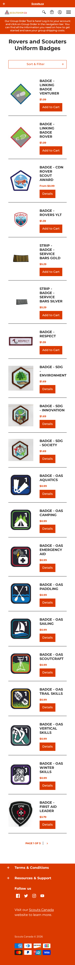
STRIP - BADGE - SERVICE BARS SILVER (51, 295)
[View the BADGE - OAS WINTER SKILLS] (20, 774)
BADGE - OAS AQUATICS (51, 478)
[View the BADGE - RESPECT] (20, 341)
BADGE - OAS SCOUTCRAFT (52, 657)
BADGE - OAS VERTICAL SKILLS (51, 728)
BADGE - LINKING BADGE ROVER (47, 130)
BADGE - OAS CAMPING (51, 513)
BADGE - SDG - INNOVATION (52, 408)
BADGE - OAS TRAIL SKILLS (51, 691)
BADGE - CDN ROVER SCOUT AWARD (51, 173)
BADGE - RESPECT (48, 334)
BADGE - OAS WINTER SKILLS (51, 768)
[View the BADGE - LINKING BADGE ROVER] (20, 137)
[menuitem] (44, 12)
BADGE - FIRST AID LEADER (48, 807)
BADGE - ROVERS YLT (51, 213)
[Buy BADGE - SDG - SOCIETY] (20, 449)
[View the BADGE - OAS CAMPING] (20, 519)
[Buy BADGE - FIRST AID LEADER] (20, 813)
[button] (4, 4)
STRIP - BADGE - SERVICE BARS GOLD (50, 252)
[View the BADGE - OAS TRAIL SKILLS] (20, 698)
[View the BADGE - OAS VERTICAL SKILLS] (20, 735)
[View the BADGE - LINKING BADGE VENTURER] (20, 94)
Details (47, 194)
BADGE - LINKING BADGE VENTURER (49, 87)
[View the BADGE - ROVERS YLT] (20, 219)
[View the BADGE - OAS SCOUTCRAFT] (20, 663)
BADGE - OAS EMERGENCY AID (51, 550)
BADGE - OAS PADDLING (51, 587)
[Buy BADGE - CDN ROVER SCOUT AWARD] (20, 180)
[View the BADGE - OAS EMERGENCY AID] (20, 556)
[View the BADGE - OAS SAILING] (20, 628)
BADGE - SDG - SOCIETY (51, 443)
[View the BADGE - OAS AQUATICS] (20, 485)
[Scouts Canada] (15, 12)
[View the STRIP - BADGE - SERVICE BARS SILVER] (20, 302)
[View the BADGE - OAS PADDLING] (20, 593)
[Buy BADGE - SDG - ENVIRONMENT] (20, 378)
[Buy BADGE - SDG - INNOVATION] (20, 415)
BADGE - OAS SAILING (51, 622)
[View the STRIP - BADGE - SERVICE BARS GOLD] (20, 258)
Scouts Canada (41, 910)
